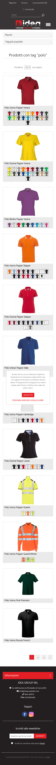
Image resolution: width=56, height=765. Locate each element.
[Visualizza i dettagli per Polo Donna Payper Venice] (28, 146)
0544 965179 (29, 694)
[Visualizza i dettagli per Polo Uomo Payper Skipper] (28, 249)
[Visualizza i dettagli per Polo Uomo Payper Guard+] (28, 490)
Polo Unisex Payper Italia (16, 368)
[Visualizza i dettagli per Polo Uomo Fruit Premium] (28, 583)
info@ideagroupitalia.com (29, 691)
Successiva (50, 657)
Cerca (43, 15)
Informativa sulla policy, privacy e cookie (28, 400)
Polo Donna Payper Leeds (17, 461)
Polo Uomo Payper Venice (17, 107)
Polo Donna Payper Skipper (17, 317)
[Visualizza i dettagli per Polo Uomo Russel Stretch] (28, 623)
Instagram (31, 714)
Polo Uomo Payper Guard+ (17, 507)
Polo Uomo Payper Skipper (17, 265)
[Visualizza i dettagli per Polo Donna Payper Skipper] (28, 300)
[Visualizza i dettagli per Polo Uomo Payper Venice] (28, 91)
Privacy (47, 757)
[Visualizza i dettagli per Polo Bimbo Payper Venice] (28, 202)
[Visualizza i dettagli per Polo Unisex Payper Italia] (28, 351)
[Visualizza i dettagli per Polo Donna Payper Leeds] (28, 444)
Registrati (12, 3)
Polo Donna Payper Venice (17, 163)
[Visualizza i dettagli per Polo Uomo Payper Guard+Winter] (28, 537)
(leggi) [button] (42, 743)
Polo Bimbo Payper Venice (17, 219)
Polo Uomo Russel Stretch (17, 640)
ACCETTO (28, 395)
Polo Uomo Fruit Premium (17, 600)
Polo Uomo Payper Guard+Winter (20, 554)
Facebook (24, 714)
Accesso (24, 3)
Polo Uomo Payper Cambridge (19, 414)
